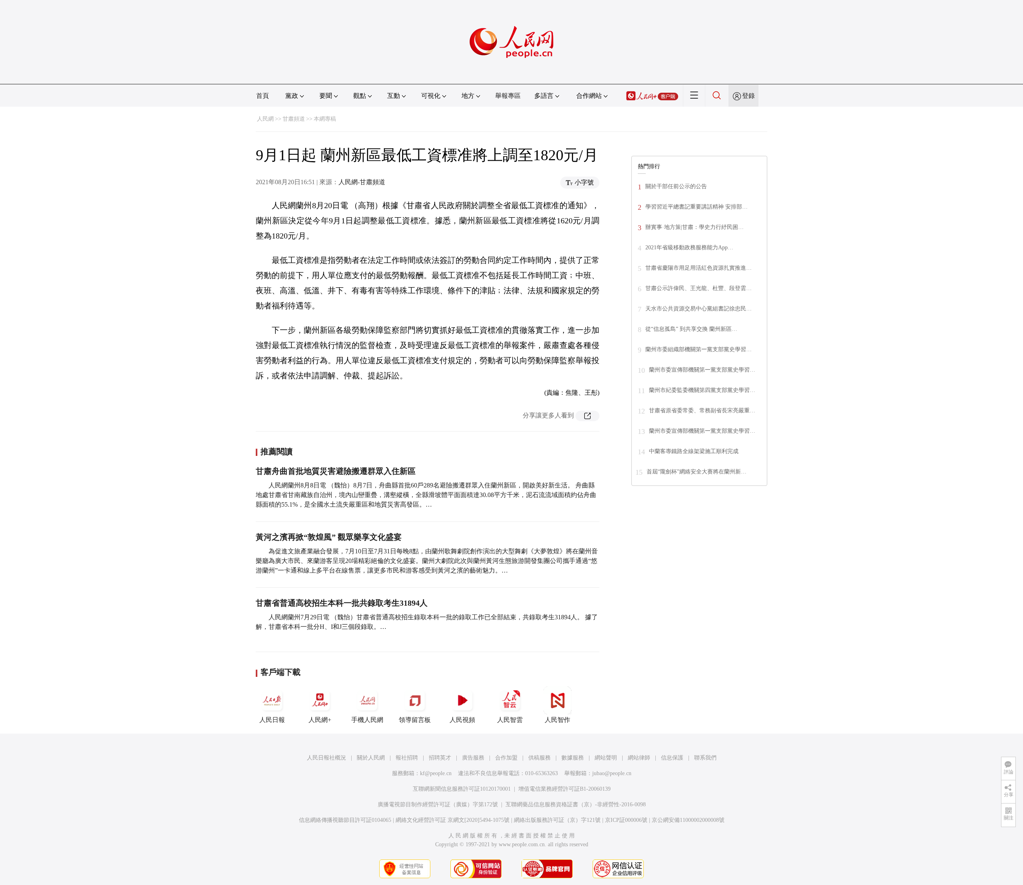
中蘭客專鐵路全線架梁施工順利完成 (693, 451)
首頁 (262, 95)
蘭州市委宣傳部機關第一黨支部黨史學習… (702, 370)
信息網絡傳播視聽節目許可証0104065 (345, 820)
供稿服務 (539, 758)
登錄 (748, 95)
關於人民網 (371, 758)
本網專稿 (325, 119)
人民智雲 (510, 719)
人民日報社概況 (326, 758)
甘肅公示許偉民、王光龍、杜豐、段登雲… (698, 288)
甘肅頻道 (294, 119)
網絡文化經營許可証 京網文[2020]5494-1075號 (453, 820)
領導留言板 (415, 719)
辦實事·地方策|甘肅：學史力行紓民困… (694, 227)
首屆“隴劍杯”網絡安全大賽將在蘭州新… (696, 472)
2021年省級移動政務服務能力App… (689, 248)
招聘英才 (440, 758)
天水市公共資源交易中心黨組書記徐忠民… (698, 309)
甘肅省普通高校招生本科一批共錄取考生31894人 (342, 603)
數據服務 (572, 758)
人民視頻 (462, 719)
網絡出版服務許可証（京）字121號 (557, 820)
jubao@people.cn (611, 773)
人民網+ (319, 719)
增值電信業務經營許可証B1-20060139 (564, 789)
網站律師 (639, 758)
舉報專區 (508, 95)
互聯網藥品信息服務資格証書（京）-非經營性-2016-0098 (576, 804)
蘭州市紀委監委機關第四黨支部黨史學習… (702, 390)
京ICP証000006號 (626, 820)
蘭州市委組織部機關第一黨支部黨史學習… (698, 349)
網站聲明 (606, 758)
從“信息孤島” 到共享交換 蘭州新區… (691, 329)
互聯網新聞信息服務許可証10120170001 (462, 789)
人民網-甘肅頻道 (361, 182)
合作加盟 (506, 758)
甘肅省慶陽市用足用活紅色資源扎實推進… (698, 268)
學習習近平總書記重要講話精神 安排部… (696, 207)
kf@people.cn (436, 773)
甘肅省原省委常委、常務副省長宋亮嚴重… (702, 411)
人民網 (265, 119)
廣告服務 (473, 758)
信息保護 (672, 758)
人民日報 (272, 719)
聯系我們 (705, 758)
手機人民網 (367, 719)
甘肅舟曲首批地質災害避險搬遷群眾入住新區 (336, 471)
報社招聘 (407, 758)
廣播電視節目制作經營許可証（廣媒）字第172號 (438, 804)
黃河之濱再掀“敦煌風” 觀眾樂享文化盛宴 (329, 537)
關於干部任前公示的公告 (676, 186)
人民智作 (557, 719)
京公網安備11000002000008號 (688, 820)
